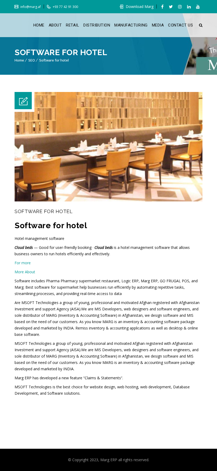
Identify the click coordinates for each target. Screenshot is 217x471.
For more (23, 262)
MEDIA (158, 25)
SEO (31, 60)
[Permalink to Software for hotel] (108, 200)
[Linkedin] (188, 6)
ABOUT (55, 25)
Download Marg (139, 6)
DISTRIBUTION (96, 25)
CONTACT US (180, 25)
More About (25, 271)
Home (19, 60)
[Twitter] (170, 6)
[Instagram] (179, 6)
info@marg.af (30, 7)
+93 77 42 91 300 (65, 7)
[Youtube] (197, 6)
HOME (38, 25)
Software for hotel (54, 60)
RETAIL (72, 25)
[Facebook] (162, 6)
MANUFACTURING (131, 25)
